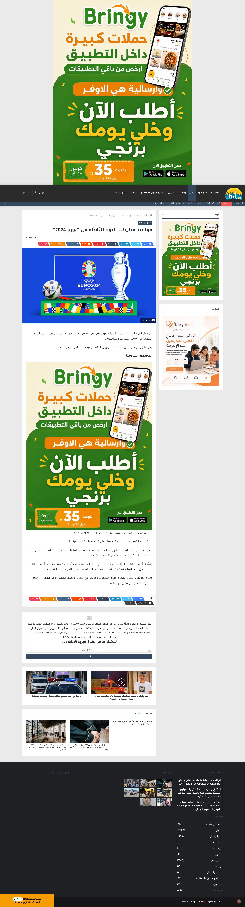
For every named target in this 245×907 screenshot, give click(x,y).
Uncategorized (212, 824)
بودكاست (215, 848)
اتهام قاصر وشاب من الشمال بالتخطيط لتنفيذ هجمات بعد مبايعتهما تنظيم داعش (175, 203)
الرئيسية (215, 193)
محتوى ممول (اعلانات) (153, 193)
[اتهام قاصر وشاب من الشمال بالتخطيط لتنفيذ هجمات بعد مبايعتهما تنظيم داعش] (164, 792)
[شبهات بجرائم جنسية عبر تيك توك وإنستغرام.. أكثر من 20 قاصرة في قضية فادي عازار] (148, 802)
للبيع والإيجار (120, 193)
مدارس (172, 193)
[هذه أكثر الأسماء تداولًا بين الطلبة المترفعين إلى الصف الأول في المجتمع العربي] (164, 802)
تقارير (218, 854)
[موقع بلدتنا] (234, 193)
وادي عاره (202, 193)
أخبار (191, 193)
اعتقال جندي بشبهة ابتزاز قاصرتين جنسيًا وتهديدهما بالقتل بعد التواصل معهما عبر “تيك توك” (89, 747)
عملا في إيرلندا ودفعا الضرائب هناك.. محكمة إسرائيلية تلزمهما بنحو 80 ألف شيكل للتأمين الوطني (47, 747)
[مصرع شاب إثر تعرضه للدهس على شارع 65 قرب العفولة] (131, 792)
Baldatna (200, 902)
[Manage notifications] (239, 901)
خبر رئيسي (215, 860)
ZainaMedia (185, 902)
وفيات (134, 193)
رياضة (182, 193)
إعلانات (217, 842)
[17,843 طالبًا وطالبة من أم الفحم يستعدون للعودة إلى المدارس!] (131, 783)
